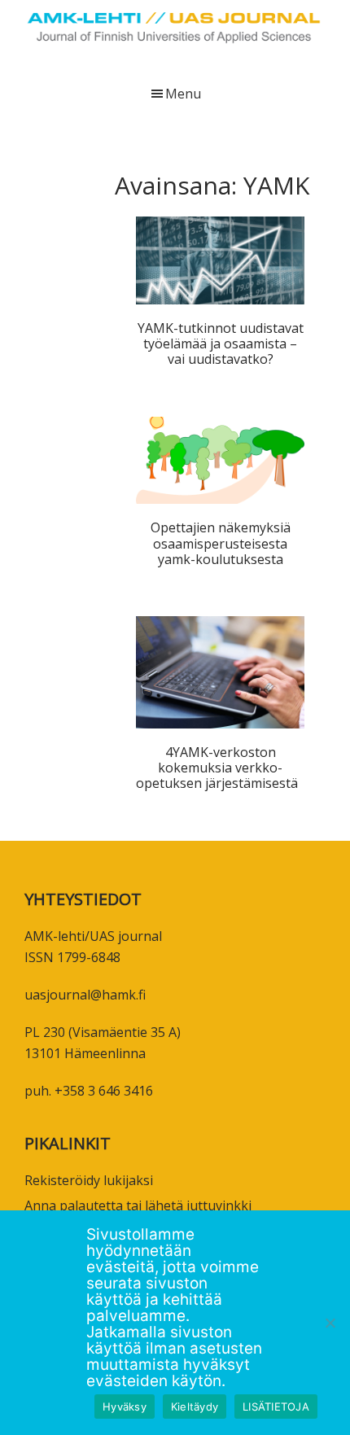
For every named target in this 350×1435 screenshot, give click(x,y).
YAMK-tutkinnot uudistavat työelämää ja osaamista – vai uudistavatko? (221, 343)
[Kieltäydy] (330, 1323)
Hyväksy (125, 1406)
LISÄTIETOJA (276, 1406)
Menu (183, 94)
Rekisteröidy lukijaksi (88, 1180)
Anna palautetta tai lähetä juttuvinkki (138, 1205)
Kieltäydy (194, 1406)
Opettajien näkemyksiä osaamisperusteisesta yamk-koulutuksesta (221, 542)
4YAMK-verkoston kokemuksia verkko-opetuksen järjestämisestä (220, 767)
